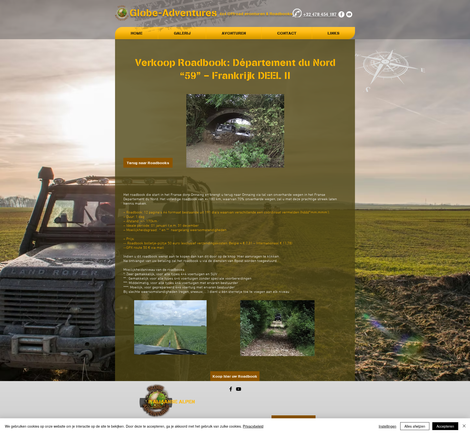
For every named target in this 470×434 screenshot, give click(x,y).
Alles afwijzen (414, 426)
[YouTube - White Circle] (349, 14)
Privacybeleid (253, 426)
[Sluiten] (464, 426)
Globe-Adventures (173, 12)
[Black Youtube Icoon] (238, 389)
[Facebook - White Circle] (341, 14)
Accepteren (445, 426)
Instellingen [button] (387, 426)
